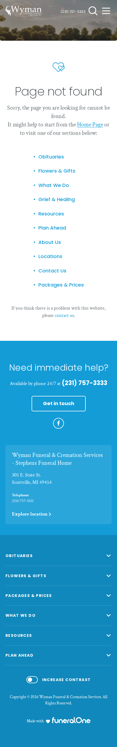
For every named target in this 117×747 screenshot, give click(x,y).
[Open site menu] (106, 10)
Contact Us (52, 271)
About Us (49, 242)
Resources (51, 214)
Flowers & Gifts (56, 171)
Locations (50, 256)
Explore (30, 514)
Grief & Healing (56, 199)
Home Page (90, 125)
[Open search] (93, 10)
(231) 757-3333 (72, 11)
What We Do (53, 185)
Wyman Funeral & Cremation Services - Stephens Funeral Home (57, 459)
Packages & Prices (61, 285)
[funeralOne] (71, 720)
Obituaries (51, 157)
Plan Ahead (52, 228)
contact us (64, 315)
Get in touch (58, 403)
